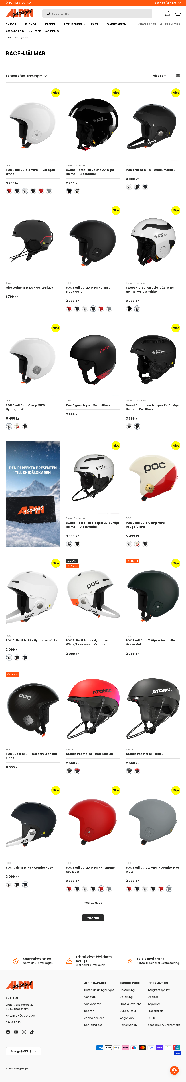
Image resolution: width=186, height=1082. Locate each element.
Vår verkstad (92, 1004)
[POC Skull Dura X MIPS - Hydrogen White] (33, 124)
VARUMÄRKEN (116, 24)
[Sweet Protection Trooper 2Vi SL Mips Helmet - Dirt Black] (153, 360)
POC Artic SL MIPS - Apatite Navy (29, 867)
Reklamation (128, 1025)
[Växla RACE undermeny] (101, 24)
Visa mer (93, 917)
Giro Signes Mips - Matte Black (88, 405)
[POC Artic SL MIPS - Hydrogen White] (33, 595)
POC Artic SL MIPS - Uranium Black (150, 170)
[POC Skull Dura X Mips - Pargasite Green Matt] (153, 595)
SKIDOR (11, 24)
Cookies (153, 997)
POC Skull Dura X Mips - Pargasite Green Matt (150, 643)
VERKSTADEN (147, 24)
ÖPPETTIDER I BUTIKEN (18, 3)
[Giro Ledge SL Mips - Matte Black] (33, 242)
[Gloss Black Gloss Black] (69, 191)
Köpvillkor (154, 1004)
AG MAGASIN (15, 31)
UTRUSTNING (73, 24)
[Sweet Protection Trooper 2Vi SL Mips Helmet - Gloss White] (93, 477)
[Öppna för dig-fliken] (174, 1070)
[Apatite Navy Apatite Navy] (145, 187)
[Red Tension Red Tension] (77, 771)
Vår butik (90, 997)
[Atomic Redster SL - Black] (153, 708)
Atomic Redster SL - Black (144, 754)
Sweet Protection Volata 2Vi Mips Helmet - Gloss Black (90, 172)
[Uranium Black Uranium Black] (137, 187)
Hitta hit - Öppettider (20, 1015)
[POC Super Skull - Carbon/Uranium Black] (33, 708)
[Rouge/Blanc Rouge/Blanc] (17, 426)
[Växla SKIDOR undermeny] (19, 24)
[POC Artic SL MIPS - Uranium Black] (153, 124)
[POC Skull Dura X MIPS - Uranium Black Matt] (93, 242)
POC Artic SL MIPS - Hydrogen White (31, 640)
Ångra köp (127, 1018)
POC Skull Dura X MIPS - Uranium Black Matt (89, 290)
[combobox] (97, 13)
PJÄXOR (31, 24)
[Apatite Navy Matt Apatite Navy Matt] (17, 191)
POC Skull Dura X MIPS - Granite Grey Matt (152, 870)
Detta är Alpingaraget (99, 990)
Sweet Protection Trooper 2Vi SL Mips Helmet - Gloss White (93, 525)
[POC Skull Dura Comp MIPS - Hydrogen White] (33, 360)
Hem (9, 37)
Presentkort (155, 1011)
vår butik (99, 965)
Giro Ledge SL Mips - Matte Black (29, 287)
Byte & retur (128, 1011)
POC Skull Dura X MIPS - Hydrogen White (30, 172)
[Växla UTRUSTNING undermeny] (85, 24)
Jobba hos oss (94, 1018)
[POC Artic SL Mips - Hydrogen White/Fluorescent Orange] (93, 595)
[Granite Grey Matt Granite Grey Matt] (49, 191)
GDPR (151, 1018)
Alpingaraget (21, 1068)
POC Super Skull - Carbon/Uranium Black (31, 756)
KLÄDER (50, 24)
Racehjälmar (21, 37)
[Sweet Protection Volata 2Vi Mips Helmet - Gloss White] (153, 242)
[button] (178, 13)
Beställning (127, 990)
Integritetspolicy (159, 990)
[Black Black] (69, 771)
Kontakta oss (93, 1025)
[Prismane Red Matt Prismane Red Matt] (9, 191)
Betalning (126, 997)
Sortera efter (15, 76)
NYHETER (35, 31)
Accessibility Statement (164, 1025)
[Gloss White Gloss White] (77, 191)
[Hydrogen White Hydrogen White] (25, 191)
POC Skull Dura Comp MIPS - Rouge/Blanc (146, 525)
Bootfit (89, 1011)
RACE (94, 24)
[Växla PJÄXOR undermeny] (39, 24)
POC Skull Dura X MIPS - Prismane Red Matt (90, 870)
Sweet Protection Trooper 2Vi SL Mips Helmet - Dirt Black (152, 407)
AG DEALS (52, 31)
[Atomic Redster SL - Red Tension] (93, 708)
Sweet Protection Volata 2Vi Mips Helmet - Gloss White (150, 290)
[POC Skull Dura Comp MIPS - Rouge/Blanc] (153, 477)
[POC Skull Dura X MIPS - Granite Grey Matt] (153, 822)
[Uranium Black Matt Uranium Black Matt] (33, 191)
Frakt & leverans (130, 1004)
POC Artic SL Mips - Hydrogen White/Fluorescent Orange (87, 643)
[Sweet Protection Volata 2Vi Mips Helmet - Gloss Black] (93, 124)
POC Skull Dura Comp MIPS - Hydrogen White (26, 407)
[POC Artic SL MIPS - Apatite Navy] (33, 822)
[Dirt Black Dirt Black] (137, 426)
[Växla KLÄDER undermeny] (58, 24)
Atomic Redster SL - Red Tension (89, 754)
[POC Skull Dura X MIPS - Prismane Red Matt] (93, 822)
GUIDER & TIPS (170, 24)
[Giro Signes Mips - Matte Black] (93, 360)
